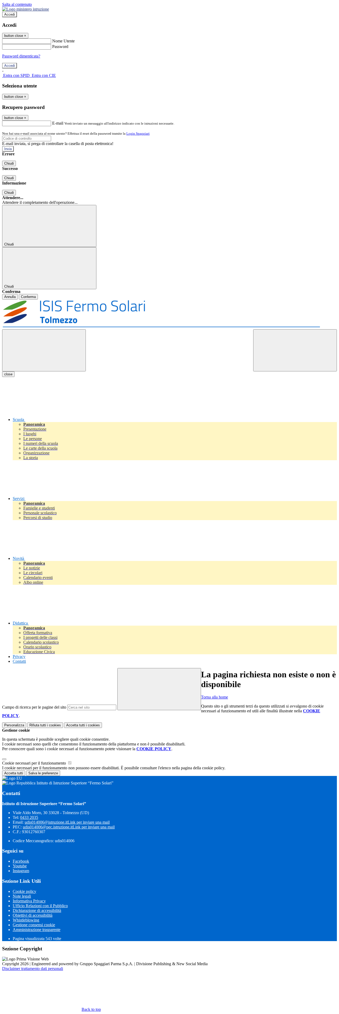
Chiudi (9, 163)
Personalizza (14, 725)
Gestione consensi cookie (34, 925)
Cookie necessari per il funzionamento (34, 763)
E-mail (57, 123)
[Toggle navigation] (44, 350)
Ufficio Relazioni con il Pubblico (40, 905)
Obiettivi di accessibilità (32, 915)
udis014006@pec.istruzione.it (69, 827)
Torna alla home (214, 697)
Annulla (10, 297)
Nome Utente (63, 41)
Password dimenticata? (21, 56)
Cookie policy (24, 891)
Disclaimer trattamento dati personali (32, 968)
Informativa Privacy (29, 901)
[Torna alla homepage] (169, 314)
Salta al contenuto (17, 4)
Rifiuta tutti (45, 725)
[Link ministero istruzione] (25, 9)
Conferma (28, 297)
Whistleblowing (26, 920)
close (8, 374)
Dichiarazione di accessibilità (37, 910)
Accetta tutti (83, 725)
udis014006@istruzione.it (67, 822)
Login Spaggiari (138, 133)
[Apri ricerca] (295, 350)
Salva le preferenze (43, 773)
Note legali (22, 896)
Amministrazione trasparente (36, 929)
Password (60, 46)
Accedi (9, 14)
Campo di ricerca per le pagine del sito (34, 707)
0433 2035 (29, 817)
